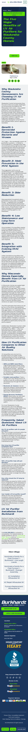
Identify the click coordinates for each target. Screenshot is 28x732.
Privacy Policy (7, 715)
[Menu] (25, 2)
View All (14, 55)
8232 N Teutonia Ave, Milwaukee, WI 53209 (13, 626)
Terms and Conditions (14, 717)
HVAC (3, 62)
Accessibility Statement (18, 715)
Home (5, 10)
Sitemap (23, 719)
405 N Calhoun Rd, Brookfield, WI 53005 (13, 632)
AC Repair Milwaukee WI (14, 582)
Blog (9, 10)
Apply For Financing (14, 613)
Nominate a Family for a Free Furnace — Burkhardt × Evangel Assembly (14, 569)
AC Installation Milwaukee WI (14, 577)
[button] (13, 729)
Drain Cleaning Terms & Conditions (11, 719)
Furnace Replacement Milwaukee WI (14, 587)
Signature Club (10, 608)
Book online (5, 729)
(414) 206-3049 (21, 729)
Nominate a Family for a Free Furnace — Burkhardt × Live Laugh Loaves (14, 559)
